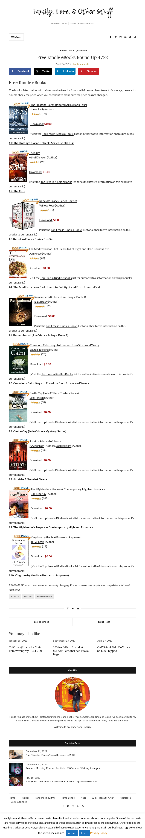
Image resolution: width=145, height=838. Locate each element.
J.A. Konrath (37, 445)
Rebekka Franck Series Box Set (58, 200)
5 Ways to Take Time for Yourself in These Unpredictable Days (61, 781)
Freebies (82, 50)
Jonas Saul (36, 109)
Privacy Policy (98, 832)
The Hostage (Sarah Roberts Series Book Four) (58, 104)
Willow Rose (46, 205)
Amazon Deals (66, 50)
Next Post (104, 621)
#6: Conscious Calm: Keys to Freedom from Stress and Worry (49, 383)
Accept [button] (72, 833)
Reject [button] (84, 833)
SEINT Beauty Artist (103, 797)
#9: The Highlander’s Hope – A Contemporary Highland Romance (51, 527)
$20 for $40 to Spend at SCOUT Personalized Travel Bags (71, 650)
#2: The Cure (17, 191)
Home (12, 797)
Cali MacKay (38, 493)
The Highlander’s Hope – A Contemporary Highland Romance (68, 489)
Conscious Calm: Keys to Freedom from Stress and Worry (64, 345)
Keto (83, 797)
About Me (125, 797)
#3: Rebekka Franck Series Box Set (31, 239)
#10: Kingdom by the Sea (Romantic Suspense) (39, 575)
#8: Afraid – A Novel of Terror (28, 479)
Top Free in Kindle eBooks (58, 133)
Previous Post (41, 621)
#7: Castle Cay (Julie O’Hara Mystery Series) (37, 431)
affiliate (15, 596)
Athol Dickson (37, 157)
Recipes (25, 797)
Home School (68, 797)
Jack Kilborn (63, 445)
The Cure (34, 152)
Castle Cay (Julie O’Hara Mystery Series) (54, 393)
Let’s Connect (19, 801)
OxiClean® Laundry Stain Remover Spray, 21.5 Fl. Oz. (26, 649)
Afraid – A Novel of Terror (45, 441)
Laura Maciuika (39, 349)
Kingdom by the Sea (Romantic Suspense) (55, 537)
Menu (17, 37)
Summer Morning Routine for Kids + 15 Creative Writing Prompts (63, 768)
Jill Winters (37, 541)
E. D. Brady (41, 301)
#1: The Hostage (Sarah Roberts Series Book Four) (41, 142)
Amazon (27, 596)
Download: (37, 123)
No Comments (81, 63)
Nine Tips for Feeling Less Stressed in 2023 (50, 755)
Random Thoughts (45, 797)
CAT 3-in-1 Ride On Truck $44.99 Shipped (113, 649)
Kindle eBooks (45, 596)
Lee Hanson (37, 397)
